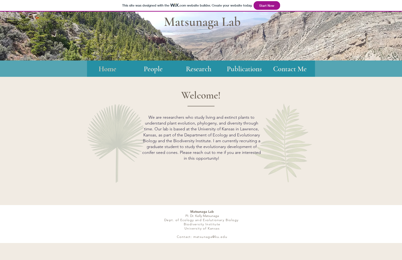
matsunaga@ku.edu (210, 237)
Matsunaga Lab (202, 22)
